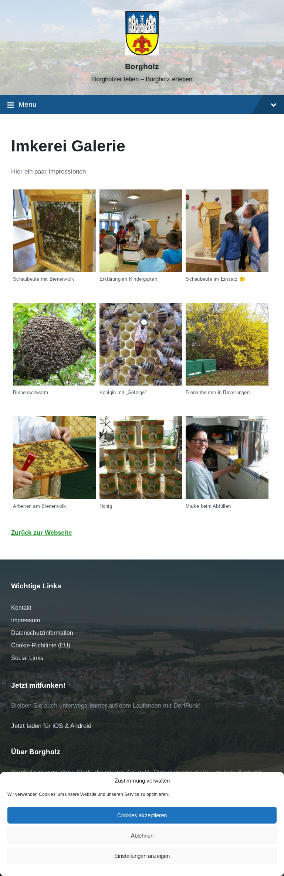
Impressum (25, 620)
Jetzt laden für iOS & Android (51, 725)
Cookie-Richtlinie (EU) (40, 645)
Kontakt (21, 608)
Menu (27, 104)
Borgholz (142, 66)
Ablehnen (142, 835)
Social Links (27, 658)
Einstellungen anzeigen (142, 856)
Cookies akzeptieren (142, 815)
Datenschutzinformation (42, 633)
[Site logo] (142, 53)
